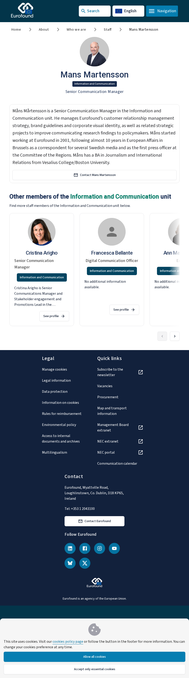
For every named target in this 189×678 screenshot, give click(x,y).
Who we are (76, 29)
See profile (51, 316)
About (44, 29)
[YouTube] (114, 548)
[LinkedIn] (70, 548)
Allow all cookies (94, 656)
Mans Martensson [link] (143, 29)
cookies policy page (68, 641)
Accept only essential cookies (94, 669)
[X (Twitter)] (84, 563)
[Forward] (175, 336)
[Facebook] (84, 548)
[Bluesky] (70, 563)
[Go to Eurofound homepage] (31, 10)
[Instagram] (99, 548)
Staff (108, 29)
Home (16, 29)
